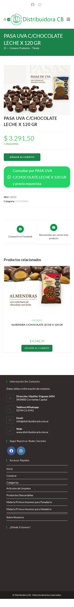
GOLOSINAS (21, 201)
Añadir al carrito (22, 157)
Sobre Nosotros (15, 517)
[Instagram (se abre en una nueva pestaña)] (39, 5)
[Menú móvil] (68, 19)
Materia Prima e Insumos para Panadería (29, 502)
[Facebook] (11, 450)
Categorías (12, 482)
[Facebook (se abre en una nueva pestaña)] (33, 5)
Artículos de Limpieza (18, 488)
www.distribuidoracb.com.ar (32, 432)
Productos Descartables (19, 495)
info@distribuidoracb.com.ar (32, 421)
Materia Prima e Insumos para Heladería (28, 509)
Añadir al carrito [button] (36, 348)
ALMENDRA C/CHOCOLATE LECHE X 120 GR (37, 324)
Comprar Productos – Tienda (24, 48)
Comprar (11, 475)
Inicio (9, 468)
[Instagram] (21, 450)
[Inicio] (5, 48)
